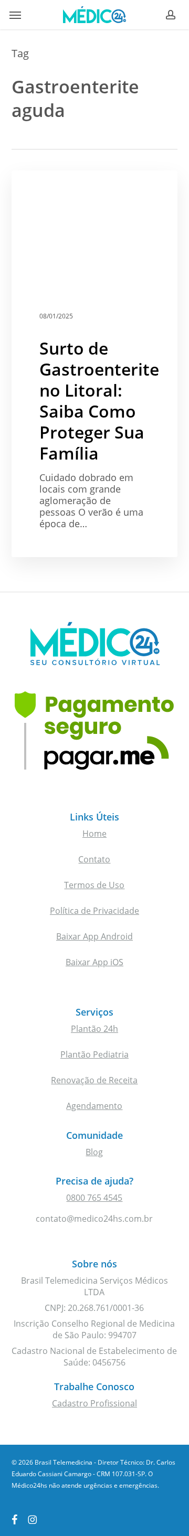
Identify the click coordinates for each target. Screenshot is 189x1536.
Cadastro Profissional (94, 1403)
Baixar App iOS (94, 962)
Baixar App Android (94, 936)
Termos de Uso (94, 885)
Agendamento (94, 1106)
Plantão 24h (94, 1028)
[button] (15, 14)
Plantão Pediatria (94, 1054)
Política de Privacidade (94, 910)
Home (94, 833)
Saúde (42, 187)
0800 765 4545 (94, 1197)
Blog (94, 1152)
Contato (94, 859)
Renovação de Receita (94, 1080)
